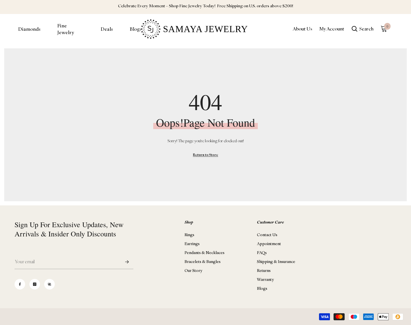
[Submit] (127, 261)
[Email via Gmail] (49, 284)
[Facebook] (20, 284)
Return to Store (205, 155)
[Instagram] (34, 284)
